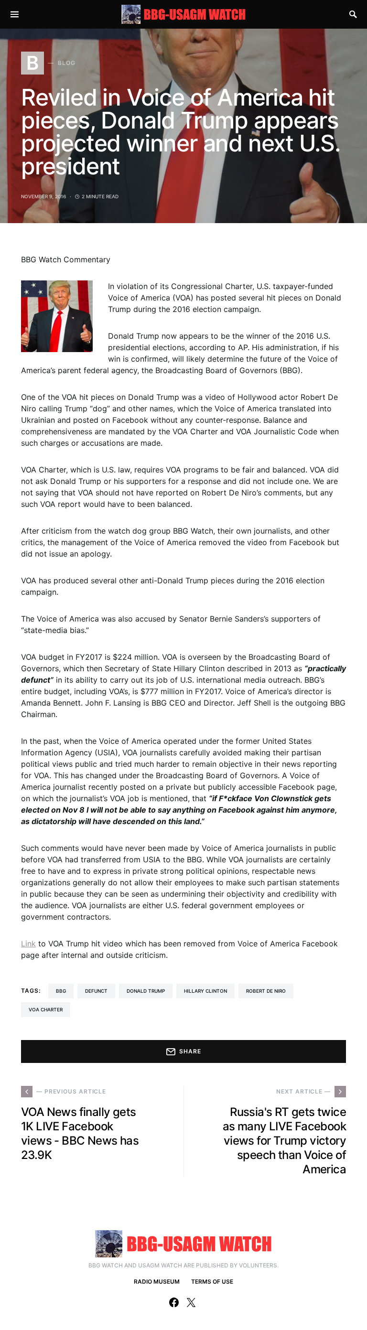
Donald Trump (146, 991)
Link (28, 943)
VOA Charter (46, 1009)
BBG (61, 991)
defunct (96, 991)
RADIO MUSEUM (157, 1281)
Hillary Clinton (205, 991)
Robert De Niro (266, 991)
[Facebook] (174, 1302)
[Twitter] (191, 1302)
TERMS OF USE (212, 1281)
